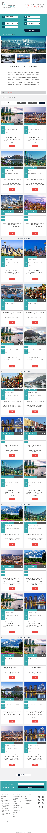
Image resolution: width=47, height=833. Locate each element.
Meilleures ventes (16, 803)
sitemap (14, 816)
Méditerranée (4, 816)
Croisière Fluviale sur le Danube (5, 814)
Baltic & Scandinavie (5, 803)
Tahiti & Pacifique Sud (5, 818)
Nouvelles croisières (17, 801)
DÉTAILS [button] (12, 146)
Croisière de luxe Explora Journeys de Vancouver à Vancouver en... (35, 711)
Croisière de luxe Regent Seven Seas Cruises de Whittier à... (12, 180)
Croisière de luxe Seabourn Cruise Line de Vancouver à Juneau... (35, 489)
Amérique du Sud (4, 796)
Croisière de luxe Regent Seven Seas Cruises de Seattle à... (12, 224)
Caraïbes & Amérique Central (5, 811)
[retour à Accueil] (3, 34)
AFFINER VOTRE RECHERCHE (6, 103)
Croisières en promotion (15, 799)
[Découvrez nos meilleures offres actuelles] (23, 238)
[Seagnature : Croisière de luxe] (12, 4)
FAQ (13, 814)
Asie (2, 798)
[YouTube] (43, 806)
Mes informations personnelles (28, 801)
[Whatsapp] (39, 800)
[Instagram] (39, 806)
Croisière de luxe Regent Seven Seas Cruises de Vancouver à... (12, 136)
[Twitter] (43, 800)
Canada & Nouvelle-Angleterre (5, 806)
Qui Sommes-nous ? (16, 810)
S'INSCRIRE (30, 787)
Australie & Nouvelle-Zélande (5, 801)
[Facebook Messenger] (39, 797)
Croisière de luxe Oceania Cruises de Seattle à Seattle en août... (12, 269)
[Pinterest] (43, 803)
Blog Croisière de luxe (17, 796)
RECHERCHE (32, 30)
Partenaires (15, 812)
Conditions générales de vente (17, 808)
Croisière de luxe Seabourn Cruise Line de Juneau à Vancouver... (12, 535)
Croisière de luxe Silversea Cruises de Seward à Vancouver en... (35, 356)
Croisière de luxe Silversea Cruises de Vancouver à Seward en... (12, 356)
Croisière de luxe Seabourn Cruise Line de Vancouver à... (12, 489)
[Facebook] (43, 797)
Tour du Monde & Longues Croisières (5, 821)
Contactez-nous (16, 805)
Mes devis (26, 798)
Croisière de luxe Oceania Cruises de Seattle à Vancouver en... (35, 269)
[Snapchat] (39, 803)
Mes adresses (27, 803)
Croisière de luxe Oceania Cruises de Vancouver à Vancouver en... (12, 313)
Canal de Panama (4, 808)
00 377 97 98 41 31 (35, 6)
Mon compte (26, 796)
